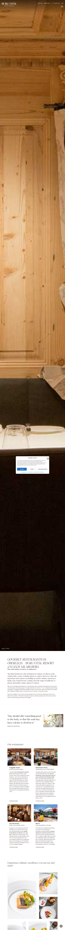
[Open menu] (62, 6)
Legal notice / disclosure (39, 472)
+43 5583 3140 (56, 3)
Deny (32, 469)
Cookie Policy (24, 472)
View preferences (42, 469)
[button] (47, 457)
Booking (48, 3)
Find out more (14, 801)
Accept (22, 469)
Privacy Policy (30, 472)
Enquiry (41, 3)
